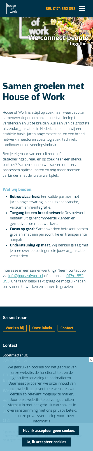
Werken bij (15, 328)
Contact (66, 328)
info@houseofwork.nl (25, 275)
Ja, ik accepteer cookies (46, 442)
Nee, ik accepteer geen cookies (49, 430)
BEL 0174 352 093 (60, 8)
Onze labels (42, 328)
